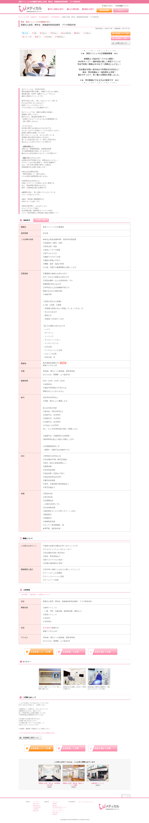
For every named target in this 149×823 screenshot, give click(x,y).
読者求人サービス (44, 594)
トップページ (36, 801)
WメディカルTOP (24, 17)
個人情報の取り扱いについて (59, 807)
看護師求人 (34, 17)
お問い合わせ (55, 812)
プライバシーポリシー (57, 808)
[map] (63, 363)
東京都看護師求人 (44, 17)
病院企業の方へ (37, 805)
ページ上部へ (126, 796)
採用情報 (54, 814)
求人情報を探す (57, 9)
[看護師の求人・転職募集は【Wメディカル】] (30, 8)
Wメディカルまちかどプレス (86, 801)
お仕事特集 (74, 9)
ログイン (121, 10)
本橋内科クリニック (97, 783)
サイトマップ (55, 801)
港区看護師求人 (55, 17)
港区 (50, 628)
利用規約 (54, 803)
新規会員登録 (104, 10)
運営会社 (54, 805)
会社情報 (24, 594)
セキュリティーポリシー (58, 810)
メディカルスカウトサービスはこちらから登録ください (37, 733)
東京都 (45, 628)
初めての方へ (108, 6)
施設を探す (89, 9)
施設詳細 (33, 594)
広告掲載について (122, 6)
